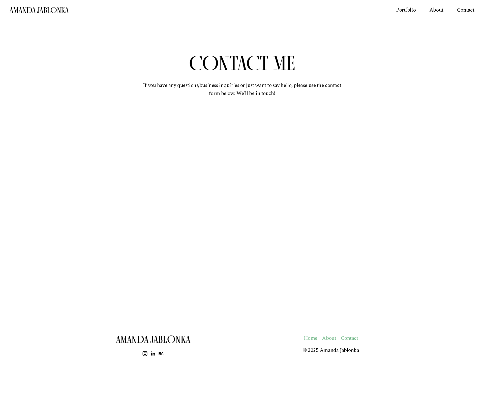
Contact (465, 10)
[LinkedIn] (153, 353)
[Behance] (161, 353)
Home (310, 338)
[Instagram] (144, 353)
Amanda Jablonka (39, 10)
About (436, 10)
